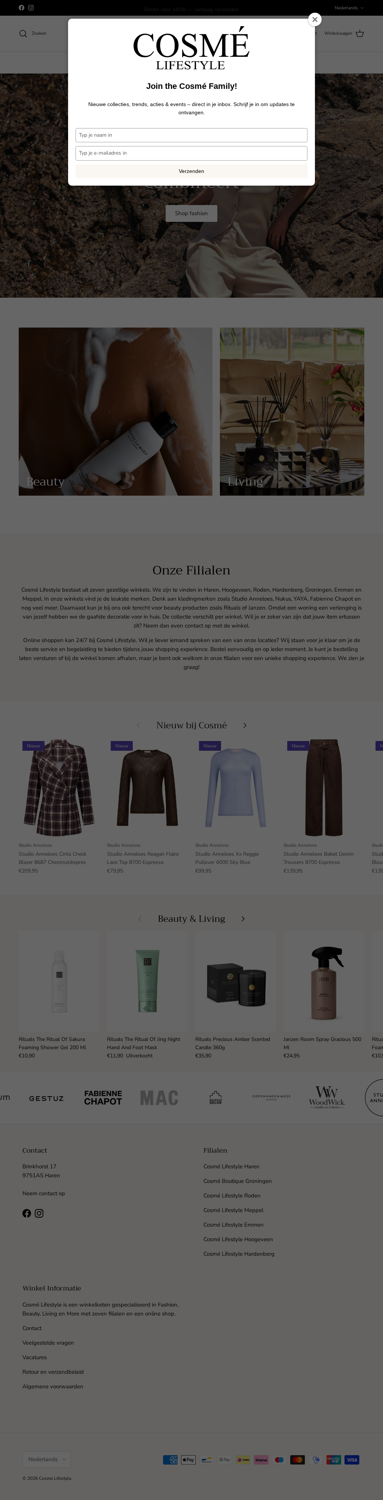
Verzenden (191, 171)
